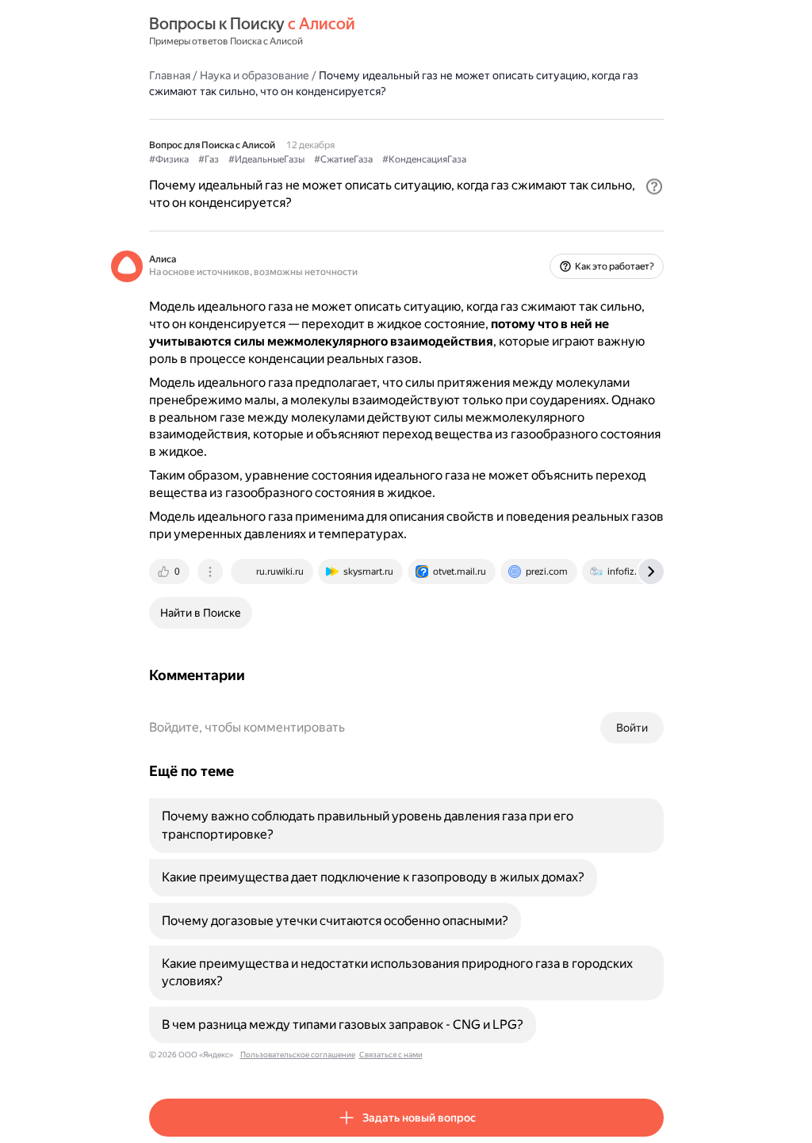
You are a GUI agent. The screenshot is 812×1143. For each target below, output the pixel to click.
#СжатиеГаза (343, 159)
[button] (654, 186)
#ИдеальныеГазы (266, 159)
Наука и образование (254, 75)
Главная (169, 75)
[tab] (170, 571)
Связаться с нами (391, 1054)
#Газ (208, 159)
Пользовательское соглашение (297, 1054)
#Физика (169, 159)
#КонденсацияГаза (424, 159)
